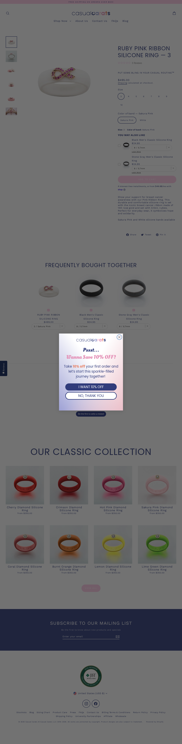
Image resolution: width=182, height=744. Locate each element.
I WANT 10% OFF (91, 387)
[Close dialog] (119, 337)
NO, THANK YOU (91, 395)
